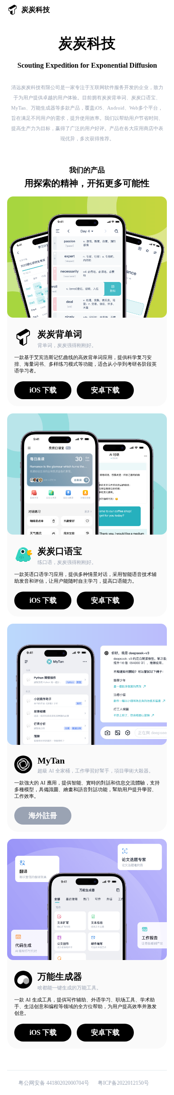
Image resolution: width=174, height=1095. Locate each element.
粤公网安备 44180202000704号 (54, 1083)
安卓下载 (105, 390)
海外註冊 (43, 815)
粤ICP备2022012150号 (123, 1083)
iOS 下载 (43, 390)
